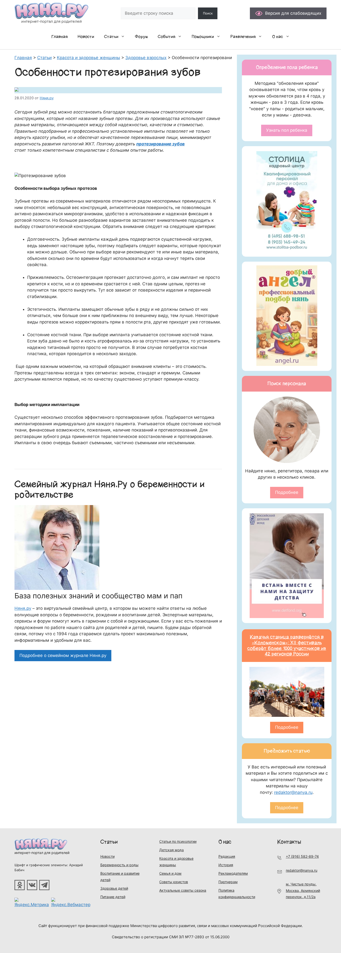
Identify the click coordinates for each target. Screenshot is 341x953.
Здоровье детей (114, 888)
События (166, 36)
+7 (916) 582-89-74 (302, 856)
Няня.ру (22, 608)
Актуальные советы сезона (182, 890)
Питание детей (112, 897)
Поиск (208, 13)
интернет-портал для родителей (41, 852)
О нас (277, 36)
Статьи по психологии (177, 841)
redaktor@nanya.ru (293, 792)
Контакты (289, 842)
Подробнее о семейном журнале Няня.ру (62, 655)
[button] (124, 36)
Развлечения (243, 36)
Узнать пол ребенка (286, 130)
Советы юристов (173, 882)
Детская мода (171, 850)
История (225, 865)
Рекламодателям (233, 873)
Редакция (226, 856)
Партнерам (228, 882)
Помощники (203, 36)
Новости (86, 36)
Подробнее (286, 492)
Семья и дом (170, 873)
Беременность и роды (119, 865)
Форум (141, 36)
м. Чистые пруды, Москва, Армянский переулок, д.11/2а (303, 890)
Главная (59, 36)
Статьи (111, 36)
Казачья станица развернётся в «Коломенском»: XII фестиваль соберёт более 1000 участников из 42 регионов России (286, 645)
